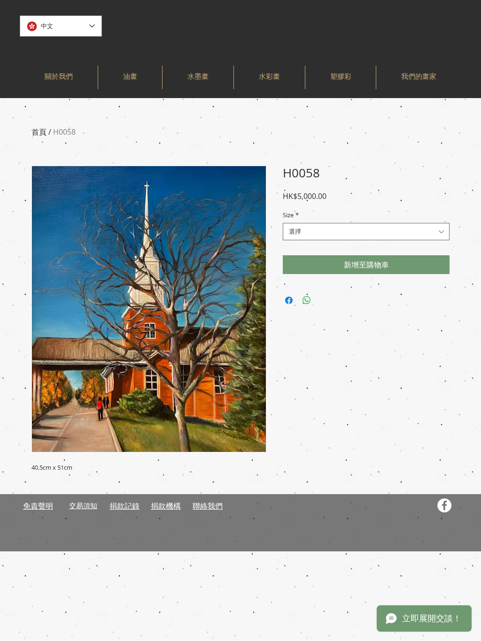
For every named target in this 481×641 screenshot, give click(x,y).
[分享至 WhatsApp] (306, 300)
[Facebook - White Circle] (444, 505)
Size (291, 215)
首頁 (39, 132)
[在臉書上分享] (289, 300)
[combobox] (366, 231)
